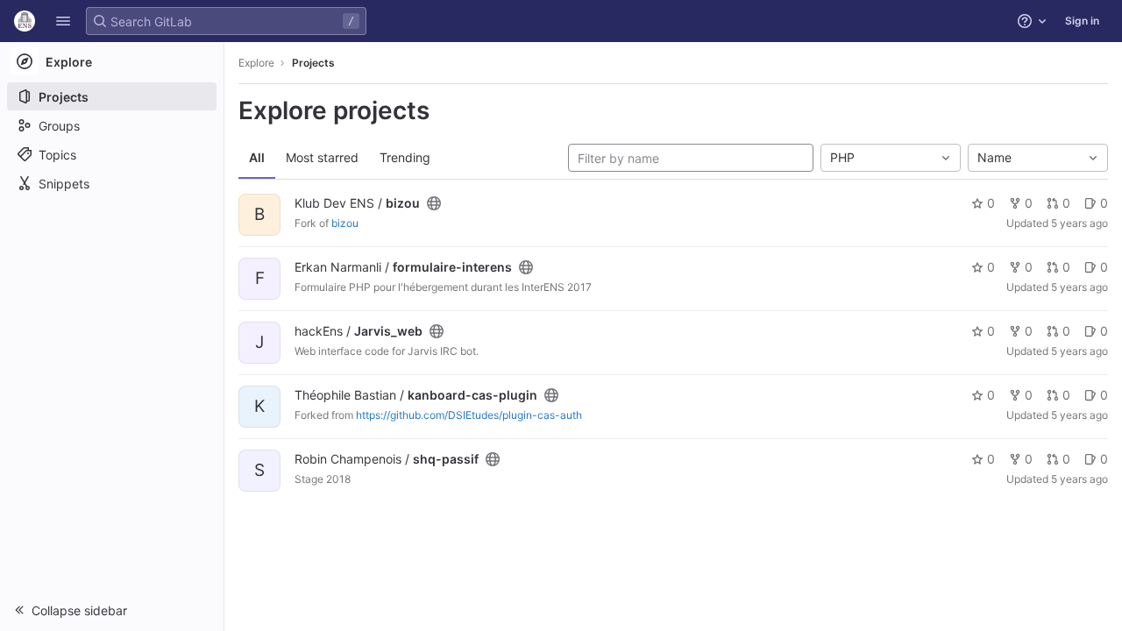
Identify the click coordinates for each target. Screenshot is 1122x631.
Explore (256, 62)
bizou (345, 223)
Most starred (322, 157)
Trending (405, 157)
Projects (313, 62)
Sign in (1082, 20)
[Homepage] (24, 21)
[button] (63, 21)
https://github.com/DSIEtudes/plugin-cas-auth (469, 415)
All (257, 157)
